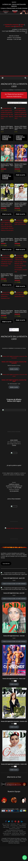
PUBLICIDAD (13, 824)
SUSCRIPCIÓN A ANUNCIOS (12, 24)
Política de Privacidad (21, 827)
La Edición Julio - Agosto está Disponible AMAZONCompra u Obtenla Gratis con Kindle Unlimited (14, 6)
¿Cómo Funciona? (14, 825)
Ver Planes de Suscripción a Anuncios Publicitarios (14, 95)
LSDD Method (7, 835)
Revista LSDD (15, 831)
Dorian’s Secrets (15, 833)
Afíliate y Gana (6, 825)
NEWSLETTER (19, 26)
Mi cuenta (7, 824)
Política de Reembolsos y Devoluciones (14, 830)
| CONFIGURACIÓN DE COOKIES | (17, 835)
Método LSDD (23, 833)
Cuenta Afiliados (22, 825)
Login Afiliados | (7, 827)
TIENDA (22, 24)
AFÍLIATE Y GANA (9, 26)
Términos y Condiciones (14, 828)
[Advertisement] (14, 61)
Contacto (14, 827)
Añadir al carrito (20, 175)
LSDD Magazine (22, 831)
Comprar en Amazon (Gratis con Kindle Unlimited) (6, 137)
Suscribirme (6, 563)
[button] (24, 857)
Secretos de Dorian (7, 833)
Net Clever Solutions (14, 841)
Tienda (18, 824)
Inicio (3, 824)
